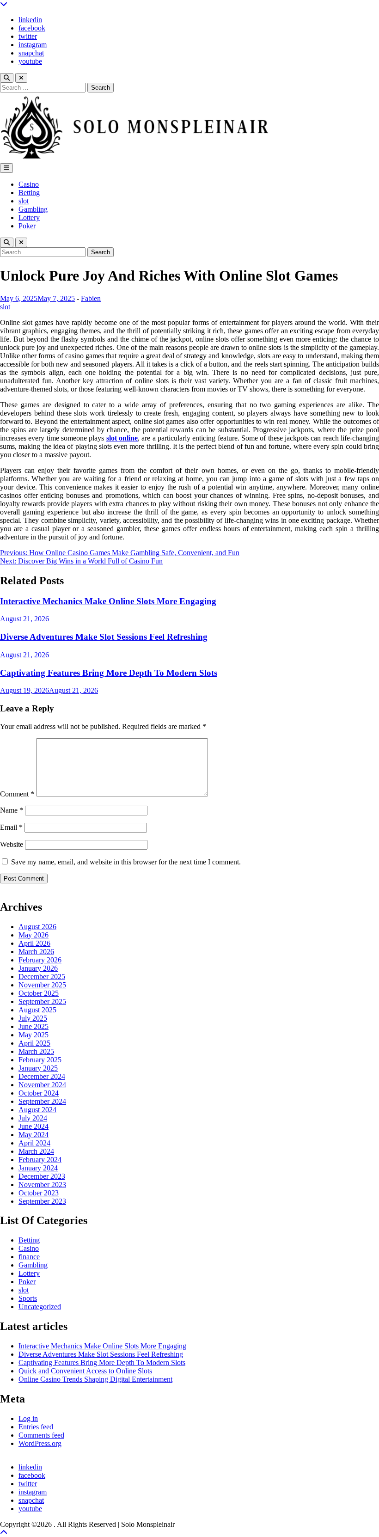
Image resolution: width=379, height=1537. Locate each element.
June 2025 (33, 1026)
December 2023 (41, 1176)
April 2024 (34, 1143)
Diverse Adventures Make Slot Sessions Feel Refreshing (104, 637)
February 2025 (39, 1060)
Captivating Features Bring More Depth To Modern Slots (108, 673)
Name (11, 810)
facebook (31, 28)
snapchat (31, 53)
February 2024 (39, 1159)
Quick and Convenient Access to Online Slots (85, 1371)
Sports (27, 1298)
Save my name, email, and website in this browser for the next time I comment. (126, 862)
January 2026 (38, 968)
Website (11, 844)
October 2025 (38, 993)
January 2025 (38, 1068)
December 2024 (41, 1076)
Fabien (91, 298)
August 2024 (37, 1110)
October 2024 (38, 1093)
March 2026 (36, 951)
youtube (30, 61)
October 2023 (38, 1193)
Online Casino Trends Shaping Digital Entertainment (95, 1379)
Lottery (29, 217)
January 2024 (38, 1168)
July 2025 (32, 1018)
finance (29, 1257)
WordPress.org (39, 1443)
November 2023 (42, 1184)
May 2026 (33, 935)
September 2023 (42, 1201)
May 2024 (33, 1135)
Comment (17, 794)
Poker (27, 226)
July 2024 (32, 1118)
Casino (28, 184)
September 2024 (42, 1101)
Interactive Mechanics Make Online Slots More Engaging (108, 601)
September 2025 (42, 1001)
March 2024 (36, 1151)
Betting (29, 192)
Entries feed (35, 1427)
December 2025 (41, 976)
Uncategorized (39, 1306)
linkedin (30, 20)
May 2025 (33, 1035)
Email (11, 827)
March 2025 (36, 1051)
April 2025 (34, 1043)
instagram (32, 45)
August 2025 (37, 1010)
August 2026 (37, 927)
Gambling (33, 209)
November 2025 (42, 985)
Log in (28, 1418)
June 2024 (33, 1126)
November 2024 (42, 1085)
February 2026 (39, 960)
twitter (27, 36)
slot (23, 201)
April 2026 (34, 943)
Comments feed (41, 1435)
